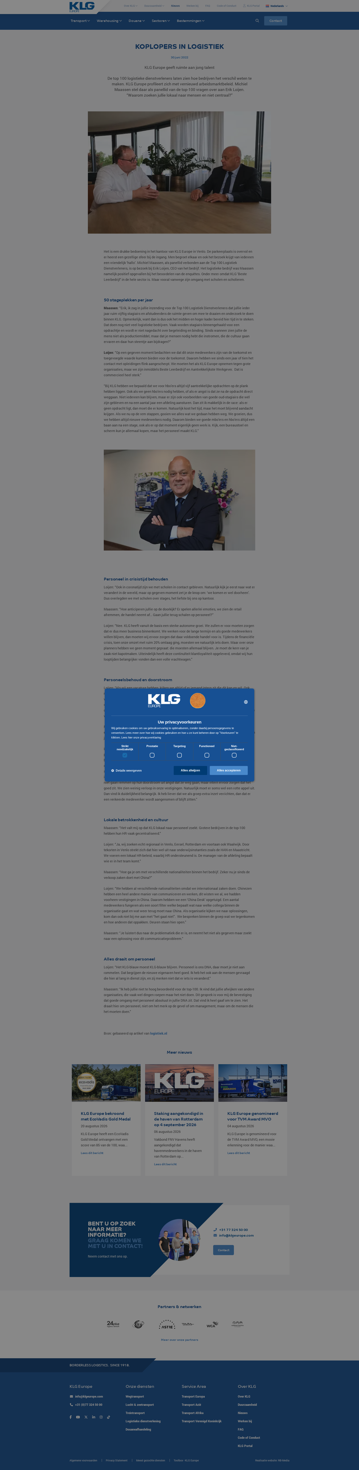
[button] (126, 770)
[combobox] (246, 702)
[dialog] (179, 735)
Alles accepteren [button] (229, 770)
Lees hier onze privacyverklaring (141, 737)
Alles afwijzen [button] (190, 770)
